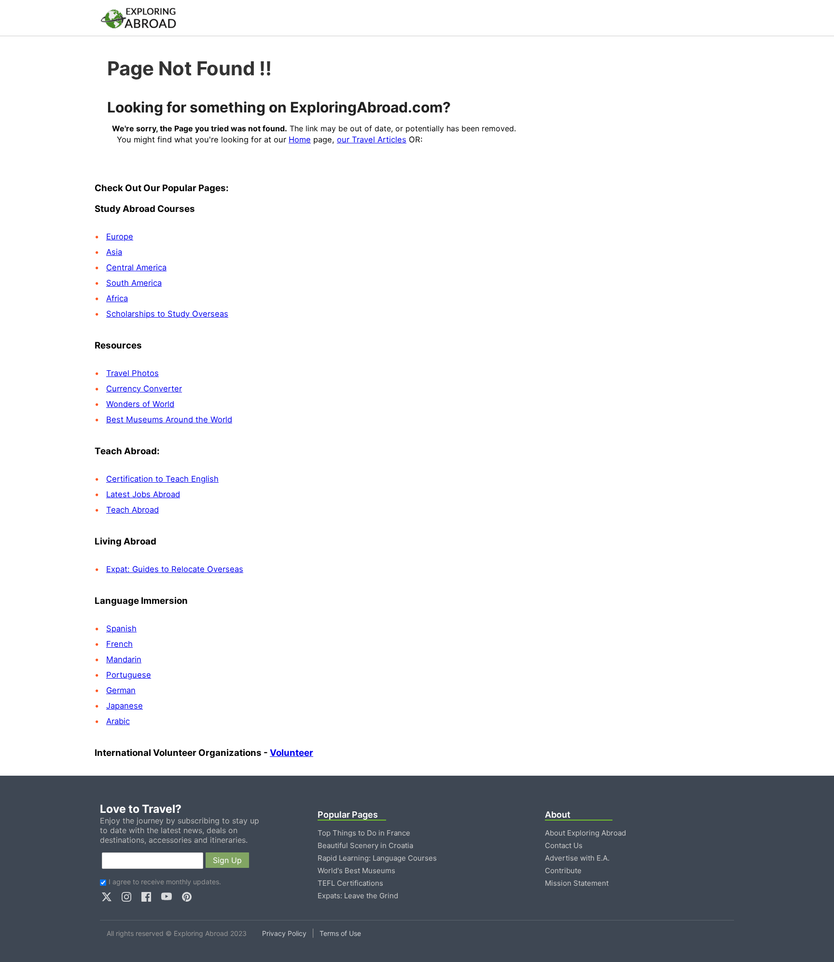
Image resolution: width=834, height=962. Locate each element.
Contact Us (564, 845)
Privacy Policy (284, 933)
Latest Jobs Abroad (143, 494)
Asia (114, 252)
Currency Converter (144, 388)
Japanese (124, 706)
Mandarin (123, 659)
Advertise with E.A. (577, 858)
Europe (119, 236)
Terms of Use (340, 933)
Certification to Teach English (162, 479)
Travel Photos (132, 373)
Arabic (118, 721)
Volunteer (291, 752)
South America (134, 283)
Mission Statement (577, 883)
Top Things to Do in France (364, 832)
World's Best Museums (356, 870)
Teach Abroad (132, 510)
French (119, 644)
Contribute (563, 870)
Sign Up (227, 860)
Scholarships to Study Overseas (167, 314)
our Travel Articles (371, 139)
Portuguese (128, 675)
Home (300, 139)
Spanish (121, 628)
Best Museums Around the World (169, 419)
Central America (136, 267)
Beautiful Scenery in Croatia (365, 845)
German (121, 690)
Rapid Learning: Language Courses (377, 858)
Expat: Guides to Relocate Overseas (174, 569)
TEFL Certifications (350, 883)
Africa (117, 298)
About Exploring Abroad (585, 832)
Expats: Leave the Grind (358, 895)
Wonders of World (140, 404)
